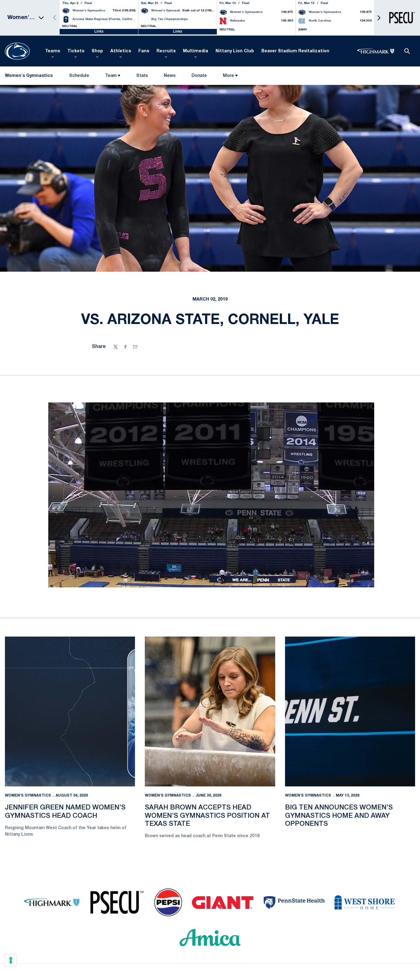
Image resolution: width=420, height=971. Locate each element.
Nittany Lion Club (235, 51)
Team (111, 76)
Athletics (120, 51)
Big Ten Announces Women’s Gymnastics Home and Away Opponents (339, 816)
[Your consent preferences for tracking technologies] (11, 960)
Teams (52, 51)
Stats (142, 76)
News (170, 76)
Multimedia (195, 51)
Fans (143, 51)
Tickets (75, 51)
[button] (379, 17)
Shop (97, 51)
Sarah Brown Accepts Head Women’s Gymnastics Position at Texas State (207, 816)
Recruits (166, 51)
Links (99, 31)
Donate (199, 77)
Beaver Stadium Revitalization (295, 51)
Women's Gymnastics (28, 795)
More (228, 76)
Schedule (79, 76)
